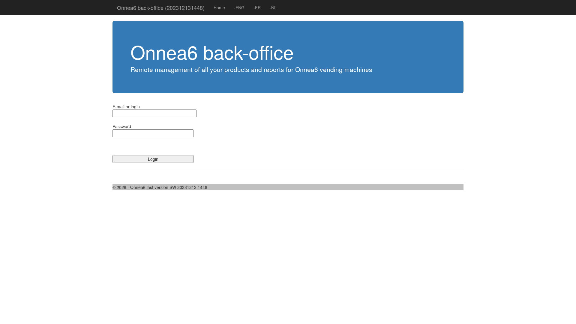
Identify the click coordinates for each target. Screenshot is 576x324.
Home (219, 7)
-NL (273, 7)
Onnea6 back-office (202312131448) (161, 7)
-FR (257, 7)
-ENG (239, 7)
